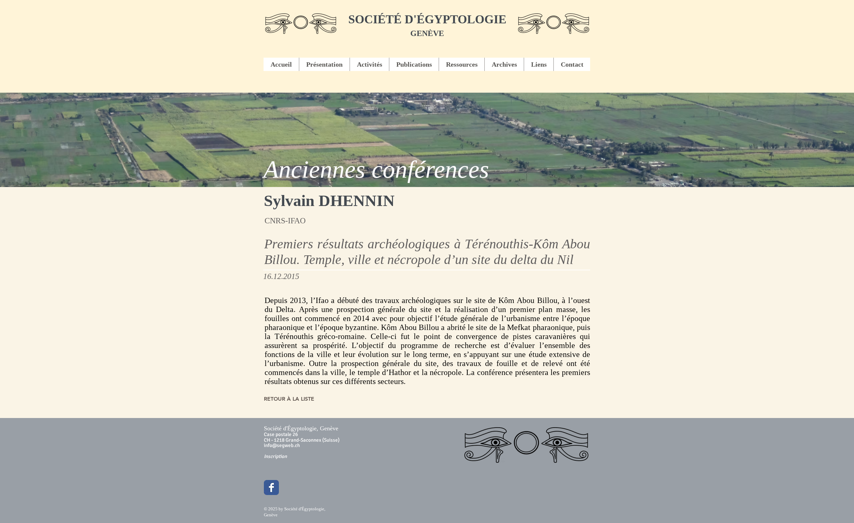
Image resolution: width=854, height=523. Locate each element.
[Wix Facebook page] (271, 487)
